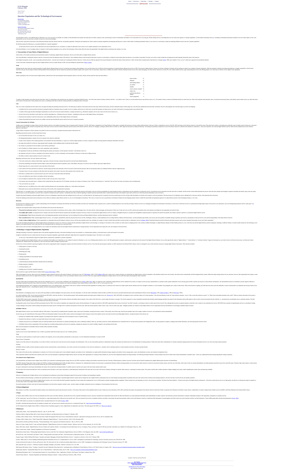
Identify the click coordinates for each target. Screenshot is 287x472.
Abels (164, 60)
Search (129, 1)
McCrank (176, 292)
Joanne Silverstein (22, 27)
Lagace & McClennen (50, 271)
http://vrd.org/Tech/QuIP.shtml (93, 403)
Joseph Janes (21, 19)
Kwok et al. (110, 295)
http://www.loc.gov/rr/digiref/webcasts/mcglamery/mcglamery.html (128, 447)
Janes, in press (87, 62)
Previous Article (134, 463)
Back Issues (136, 1)
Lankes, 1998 (65, 400)
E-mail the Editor (138, 464)
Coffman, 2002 (144, 220)
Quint (90, 281)
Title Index (150, 1)
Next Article (140, 463)
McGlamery (87, 274)
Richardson (153, 292)
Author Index (143, 1)
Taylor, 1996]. (235, 398)
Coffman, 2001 (101, 274)
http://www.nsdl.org (106, 406)
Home (133, 464)
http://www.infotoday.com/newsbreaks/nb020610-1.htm (84, 449)
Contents (157, 1)
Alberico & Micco (164, 292)
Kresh (84, 281)
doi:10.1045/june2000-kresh (106, 432)
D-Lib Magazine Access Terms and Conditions (137, 466)
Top (135, 461)
